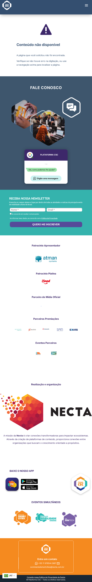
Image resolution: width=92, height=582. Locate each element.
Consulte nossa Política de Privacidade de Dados (46, 577)
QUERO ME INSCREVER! (46, 224)
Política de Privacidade (50, 218)
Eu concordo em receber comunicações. (25, 214)
